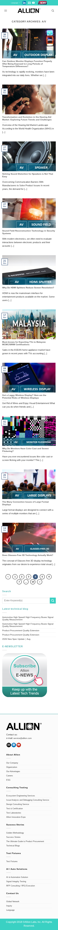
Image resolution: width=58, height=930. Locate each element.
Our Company (12, 763)
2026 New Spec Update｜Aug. (16, 639)
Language (14, 3)
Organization (11, 767)
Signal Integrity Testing (16, 881)
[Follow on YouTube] (33, 3)
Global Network (12, 902)
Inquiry (9, 906)
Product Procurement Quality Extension (20, 630)
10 (33, 582)
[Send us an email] (29, 3)
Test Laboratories (13, 813)
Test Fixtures (12, 861)
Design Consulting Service (17, 804)
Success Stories (13, 837)
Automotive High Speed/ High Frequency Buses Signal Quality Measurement (27, 618)
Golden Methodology (15, 833)
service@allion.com (22, 738)
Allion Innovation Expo (16, 817)
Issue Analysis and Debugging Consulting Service (27, 800)
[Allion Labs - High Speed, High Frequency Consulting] (29, 10)
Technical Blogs (13, 846)
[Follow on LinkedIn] (13, 745)
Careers (9, 776)
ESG (8, 780)
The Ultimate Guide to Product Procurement (25, 841)
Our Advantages (13, 771)
